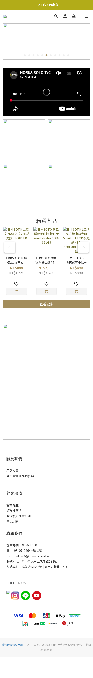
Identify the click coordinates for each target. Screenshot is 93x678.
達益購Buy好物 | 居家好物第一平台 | (46, 567)
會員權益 (12, 505)
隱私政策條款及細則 (13, 644)
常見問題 (12, 521)
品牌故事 (12, 470)
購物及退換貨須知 (18, 516)
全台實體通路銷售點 (20, 476)
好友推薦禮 (14, 510)
